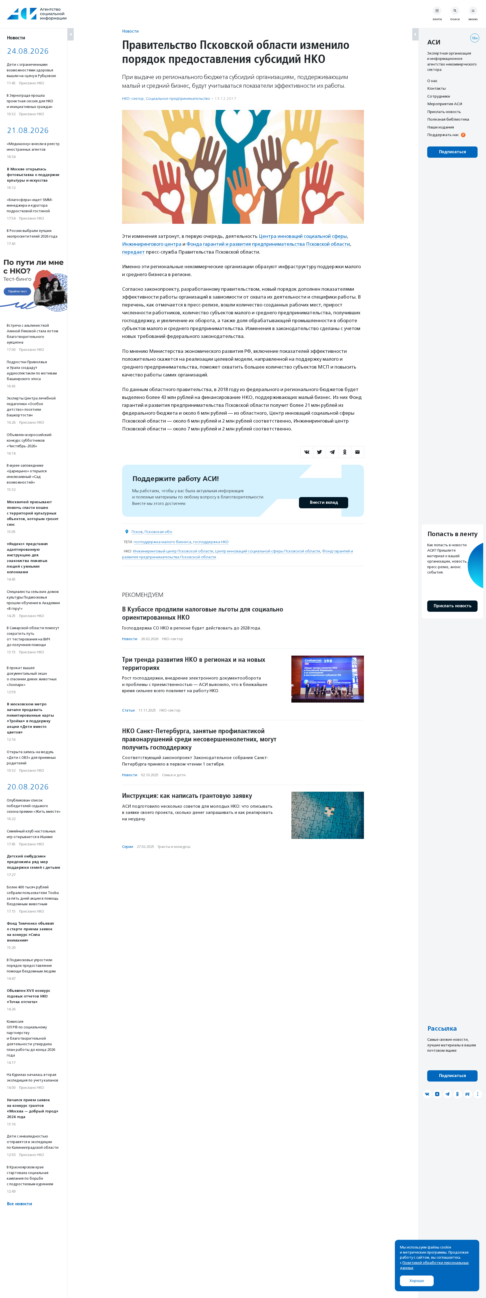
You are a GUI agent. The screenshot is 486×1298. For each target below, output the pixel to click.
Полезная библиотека (448, 119)
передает (133, 252)
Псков (137, 531)
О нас (432, 80)
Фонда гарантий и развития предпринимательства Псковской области (268, 244)
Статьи (128, 710)
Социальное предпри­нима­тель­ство (178, 98)
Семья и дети (174, 775)
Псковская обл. (159, 531)
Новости (130, 31)
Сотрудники (438, 96)
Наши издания (440, 127)
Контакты (436, 88)
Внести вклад (324, 502)
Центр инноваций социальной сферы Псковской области (267, 551)
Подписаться (452, 152)
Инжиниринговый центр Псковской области (173, 551)
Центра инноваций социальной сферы (303, 236)
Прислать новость (444, 111)
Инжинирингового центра (151, 244)
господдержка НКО (211, 541)
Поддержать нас (443, 135)
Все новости (19, 1204)
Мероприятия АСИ (444, 104)
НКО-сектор (133, 98)
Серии (127, 847)
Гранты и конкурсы (174, 847)
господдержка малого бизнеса (162, 541)
